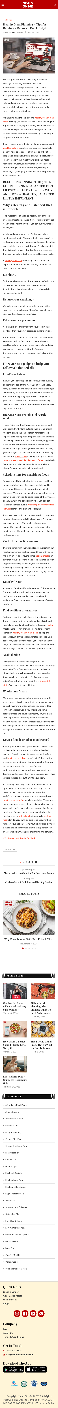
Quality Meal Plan (13, 1255)
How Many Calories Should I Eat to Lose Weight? (14, 1045)
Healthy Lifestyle (13, 1173)
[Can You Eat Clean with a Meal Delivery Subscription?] (15, 991)
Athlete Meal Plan (14, 1118)
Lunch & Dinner (11, 1291)
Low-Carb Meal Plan (15, 1227)
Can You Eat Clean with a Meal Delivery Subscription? (14, 1006)
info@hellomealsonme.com (19, 1354)
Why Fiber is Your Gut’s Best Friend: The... (29, 939)
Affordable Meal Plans (16, 1105)
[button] (5, 924)
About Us (8, 1333)
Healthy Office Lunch (15, 1187)
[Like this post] (23, 861)
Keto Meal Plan (12, 1214)
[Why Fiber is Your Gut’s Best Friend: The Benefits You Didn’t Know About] (29, 917)
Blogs (6, 1303)
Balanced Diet (12, 1125)
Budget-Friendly (13, 1132)
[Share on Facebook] (26, 861)
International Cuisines (16, 1207)
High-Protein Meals (14, 1193)
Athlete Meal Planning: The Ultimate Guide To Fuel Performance (41, 1008)
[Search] (54, 4)
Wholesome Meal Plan (16, 1268)
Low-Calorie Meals (14, 1221)
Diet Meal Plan (12, 1152)
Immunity (10, 1200)
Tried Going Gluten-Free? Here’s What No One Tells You (42, 1045)
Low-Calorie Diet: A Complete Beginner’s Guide (15, 1080)
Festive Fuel (11, 1159)
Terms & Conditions (13, 1336)
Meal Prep (10, 1248)
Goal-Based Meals (12, 1295)
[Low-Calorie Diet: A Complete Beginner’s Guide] (15, 1064)
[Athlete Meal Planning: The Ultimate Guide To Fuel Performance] (43, 991)
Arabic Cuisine (12, 1111)
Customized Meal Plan (16, 1146)
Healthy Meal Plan (14, 1180)
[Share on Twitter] (29, 861)
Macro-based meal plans (17, 1234)
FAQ (5, 1328)
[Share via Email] (36, 861)
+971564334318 (13, 1350)
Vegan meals (11, 1261)
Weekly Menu (10, 1299)
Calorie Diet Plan (13, 1139)
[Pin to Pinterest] (32, 861)
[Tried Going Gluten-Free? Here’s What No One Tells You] (43, 1029)
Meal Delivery (11, 1241)
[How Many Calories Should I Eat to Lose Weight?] (15, 1029)
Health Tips (10, 850)
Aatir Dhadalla (17, 32)
